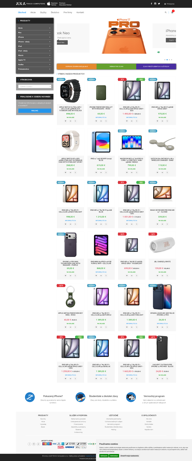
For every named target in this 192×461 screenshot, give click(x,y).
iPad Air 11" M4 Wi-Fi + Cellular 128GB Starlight (70, 211)
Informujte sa (101, 117)
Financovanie (78, 424)
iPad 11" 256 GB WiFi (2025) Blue (101, 159)
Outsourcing (78, 432)
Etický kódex (149, 424)
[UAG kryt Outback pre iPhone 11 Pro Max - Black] (162, 348)
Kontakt (80, 12)
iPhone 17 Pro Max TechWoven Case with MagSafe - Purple (70, 263)
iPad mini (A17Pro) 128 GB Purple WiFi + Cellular (101, 262)
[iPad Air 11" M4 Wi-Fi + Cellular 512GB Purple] (101, 296)
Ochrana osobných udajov (113, 421)
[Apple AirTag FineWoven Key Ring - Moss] (70, 296)
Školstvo (55, 12)
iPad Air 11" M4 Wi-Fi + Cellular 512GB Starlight (131, 314)
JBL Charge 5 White (162, 262)
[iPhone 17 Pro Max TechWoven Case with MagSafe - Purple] (70, 245)
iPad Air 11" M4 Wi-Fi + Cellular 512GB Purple (101, 314)
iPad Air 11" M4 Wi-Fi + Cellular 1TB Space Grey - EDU (131, 366)
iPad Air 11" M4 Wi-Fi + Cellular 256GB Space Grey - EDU (132, 211)
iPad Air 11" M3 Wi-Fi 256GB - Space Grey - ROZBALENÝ (132, 262)
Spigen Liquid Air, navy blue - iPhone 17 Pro (162, 314)
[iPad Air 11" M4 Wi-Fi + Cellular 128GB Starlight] (70, 193)
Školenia (78, 429)
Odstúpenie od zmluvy (78, 421)
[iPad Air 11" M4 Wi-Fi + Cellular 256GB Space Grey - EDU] (131, 193)
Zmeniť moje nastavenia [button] (129, 456)
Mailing (34, 111)
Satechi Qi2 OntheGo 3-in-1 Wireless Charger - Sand (162, 159)
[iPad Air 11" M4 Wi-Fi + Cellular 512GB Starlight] (131, 296)
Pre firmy (68, 12)
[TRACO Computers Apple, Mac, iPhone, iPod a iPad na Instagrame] (155, 4)
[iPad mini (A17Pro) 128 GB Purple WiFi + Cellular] (101, 245)
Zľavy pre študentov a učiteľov (156, 66)
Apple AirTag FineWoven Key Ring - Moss (70, 314)
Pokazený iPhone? (53, 396)
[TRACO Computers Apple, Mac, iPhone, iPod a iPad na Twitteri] (159, 4)
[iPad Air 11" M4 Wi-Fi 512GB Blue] (101, 193)
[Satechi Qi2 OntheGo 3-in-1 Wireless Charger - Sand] (162, 142)
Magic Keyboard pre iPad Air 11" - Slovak (162, 211)
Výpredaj (43, 424)
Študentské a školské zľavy (103, 396)
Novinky (43, 419)
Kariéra (149, 427)
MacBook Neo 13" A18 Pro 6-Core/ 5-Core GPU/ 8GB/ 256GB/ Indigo (131, 160)
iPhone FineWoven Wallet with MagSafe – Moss (101, 108)
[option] (116, 36)
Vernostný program (154, 396)
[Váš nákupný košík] (172, 11)
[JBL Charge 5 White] (162, 245)
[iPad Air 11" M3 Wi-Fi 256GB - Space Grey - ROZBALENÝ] (131, 245)
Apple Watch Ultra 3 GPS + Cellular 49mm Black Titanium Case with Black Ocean (70, 109)
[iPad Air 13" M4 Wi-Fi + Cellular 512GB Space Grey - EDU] (131, 90)
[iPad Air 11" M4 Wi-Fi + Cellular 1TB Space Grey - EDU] (131, 348)
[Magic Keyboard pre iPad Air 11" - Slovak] (162, 193)
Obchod (22, 12)
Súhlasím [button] (104, 456)
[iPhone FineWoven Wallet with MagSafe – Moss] (101, 90)
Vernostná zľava (116, 66)
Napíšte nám (149, 429)
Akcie (33, 12)
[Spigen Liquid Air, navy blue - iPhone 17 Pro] (162, 296)
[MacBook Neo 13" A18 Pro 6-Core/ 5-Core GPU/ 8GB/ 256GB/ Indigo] (131, 142)
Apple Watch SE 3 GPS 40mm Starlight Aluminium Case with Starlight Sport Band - (70, 161)
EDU (141, 79)
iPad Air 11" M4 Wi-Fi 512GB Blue (101, 211)
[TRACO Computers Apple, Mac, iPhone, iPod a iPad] (30, 3)
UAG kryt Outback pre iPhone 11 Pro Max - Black (162, 365)
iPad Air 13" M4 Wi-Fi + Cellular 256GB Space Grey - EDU (70, 366)
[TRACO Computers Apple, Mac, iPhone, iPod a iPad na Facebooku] (152, 4)
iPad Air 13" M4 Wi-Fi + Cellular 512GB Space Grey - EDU (131, 108)
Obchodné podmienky (113, 419)
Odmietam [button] (114, 456)
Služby (43, 12)
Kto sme (149, 419)
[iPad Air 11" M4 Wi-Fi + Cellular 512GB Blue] (101, 348)
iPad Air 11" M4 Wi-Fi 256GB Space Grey (162, 108)
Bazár (43, 427)
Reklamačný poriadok (78, 419)
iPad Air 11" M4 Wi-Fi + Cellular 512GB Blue (101, 365)
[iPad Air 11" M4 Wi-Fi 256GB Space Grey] (162, 90)
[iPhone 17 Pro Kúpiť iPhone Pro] (92, 36)
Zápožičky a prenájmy (78, 427)
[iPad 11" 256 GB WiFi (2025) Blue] (101, 142)
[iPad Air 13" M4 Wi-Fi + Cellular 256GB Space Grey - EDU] (70, 348)
